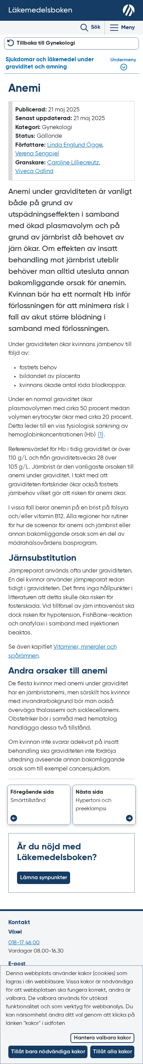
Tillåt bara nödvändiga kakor (48, 1052)
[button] (38, 805)
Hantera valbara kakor (102, 1038)
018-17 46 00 (24, 943)
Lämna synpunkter (43, 878)
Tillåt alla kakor (112, 1052)
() (100, 435)
